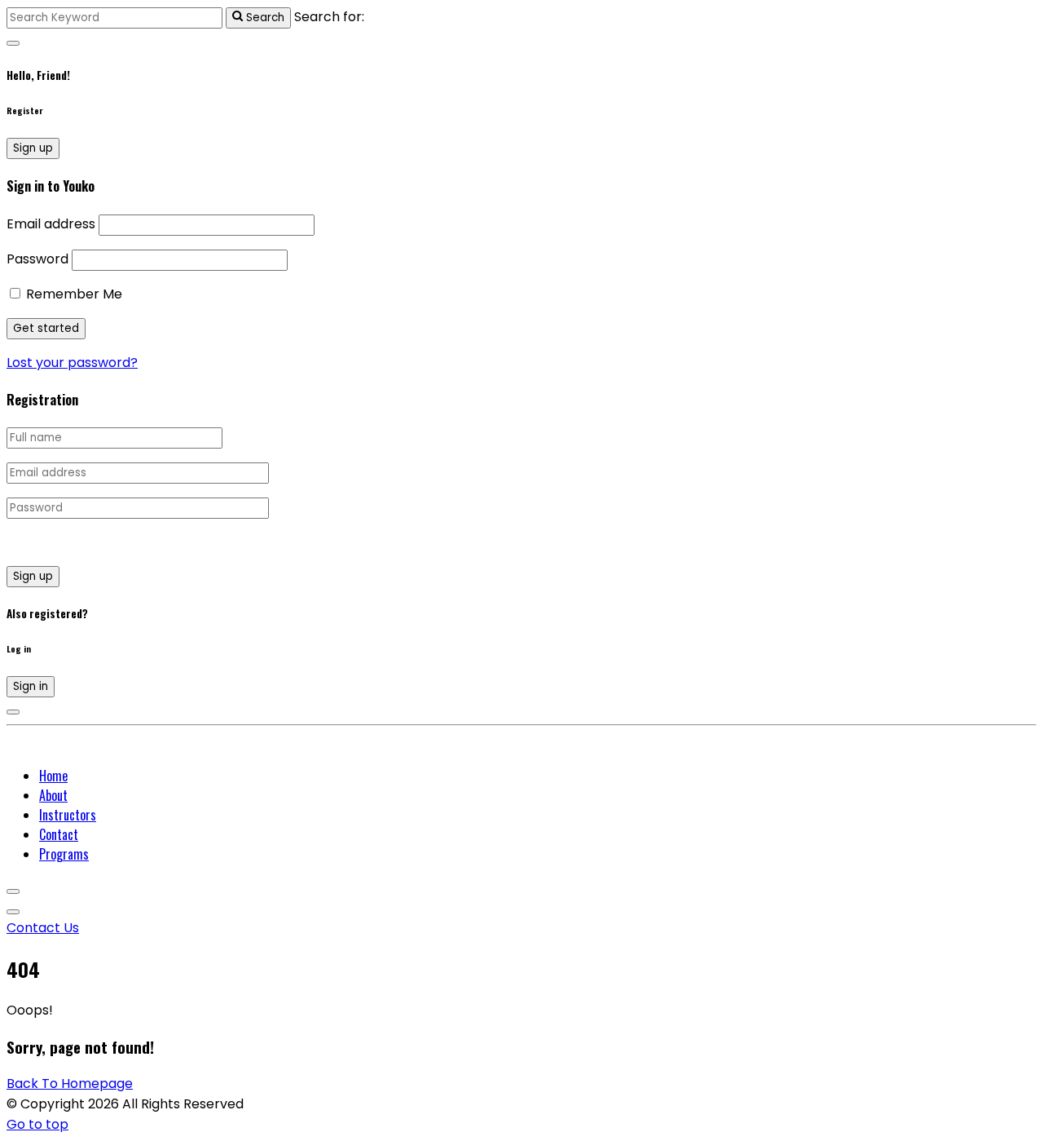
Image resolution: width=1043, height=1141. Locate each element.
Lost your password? (72, 362)
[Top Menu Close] (13, 891)
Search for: (329, 16)
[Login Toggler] (13, 712)
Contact (58, 834)
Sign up (33, 148)
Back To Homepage (70, 1083)
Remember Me (72, 294)
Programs (64, 854)
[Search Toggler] (13, 43)
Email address (51, 223)
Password (37, 259)
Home (53, 775)
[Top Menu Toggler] (13, 911)
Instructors (67, 815)
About (53, 795)
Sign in (30, 686)
